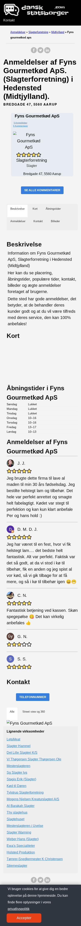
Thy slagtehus (17, 812)
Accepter (24, 918)
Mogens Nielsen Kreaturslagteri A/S (33, 799)
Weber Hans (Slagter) (23, 839)
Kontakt (9, 20)
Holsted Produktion (21, 852)
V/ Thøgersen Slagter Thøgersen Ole (34, 759)
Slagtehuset (15, 819)
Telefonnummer (32, 697)
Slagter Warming (19, 832)
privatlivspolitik (18, 909)
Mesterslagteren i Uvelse (25, 825)
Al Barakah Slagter (20, 806)
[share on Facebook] (34, 52)
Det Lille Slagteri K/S (22, 752)
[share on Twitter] (40, 52)
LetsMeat (13, 739)
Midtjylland (57, 32)
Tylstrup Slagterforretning (25, 792)
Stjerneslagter (17, 865)
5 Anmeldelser (20, 123)
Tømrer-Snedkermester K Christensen (35, 859)
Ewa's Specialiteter (21, 845)
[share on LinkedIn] (47, 52)
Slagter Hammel (19, 746)
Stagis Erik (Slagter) (21, 779)
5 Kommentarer (20, 126)
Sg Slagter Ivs (17, 772)
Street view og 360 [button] (33, 711)
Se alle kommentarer (42, 190)
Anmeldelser (17, 32)
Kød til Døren (16, 786)
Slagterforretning (38, 32)
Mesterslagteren (18, 766)
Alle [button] (12, 711)
